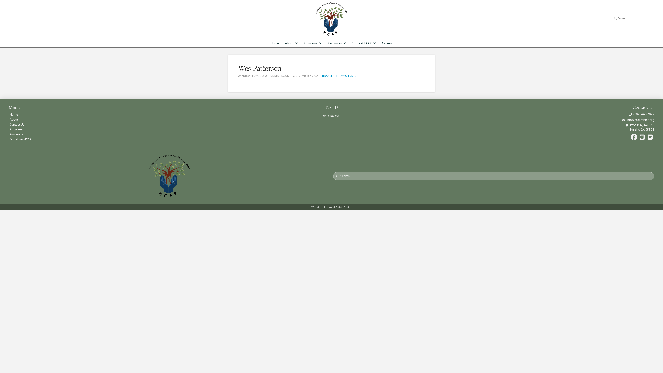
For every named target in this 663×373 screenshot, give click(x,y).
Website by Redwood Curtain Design (331, 207)
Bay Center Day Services (340, 76)
